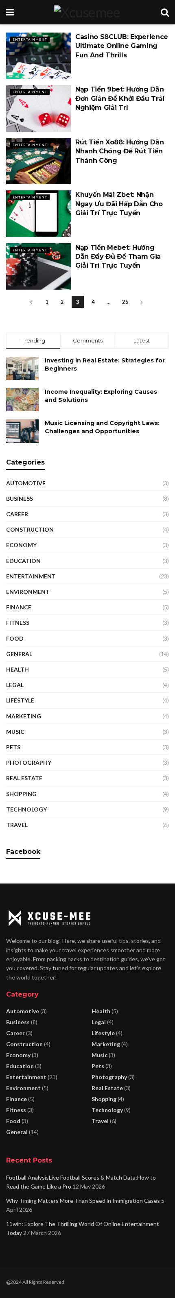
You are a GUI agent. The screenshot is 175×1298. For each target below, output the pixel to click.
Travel (17, 824)
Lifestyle (20, 700)
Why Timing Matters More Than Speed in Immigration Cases (83, 1200)
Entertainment (30, 39)
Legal (15, 684)
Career (17, 513)
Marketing (23, 716)
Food (15, 638)
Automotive (26, 483)
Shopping (21, 793)
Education (23, 560)
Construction (30, 529)
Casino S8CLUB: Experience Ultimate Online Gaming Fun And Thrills (121, 46)
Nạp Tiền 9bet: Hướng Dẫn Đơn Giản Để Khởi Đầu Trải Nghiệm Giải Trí (119, 98)
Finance (18, 607)
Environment (28, 591)
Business (19, 498)
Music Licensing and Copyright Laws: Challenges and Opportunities (102, 427)
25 (125, 302)
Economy (21, 544)
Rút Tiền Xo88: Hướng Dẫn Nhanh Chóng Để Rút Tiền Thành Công (119, 151)
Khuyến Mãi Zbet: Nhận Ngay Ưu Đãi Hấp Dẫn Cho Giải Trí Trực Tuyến (119, 204)
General (19, 653)
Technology (26, 809)
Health (17, 669)
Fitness (17, 622)
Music (15, 731)
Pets (13, 747)
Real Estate (24, 777)
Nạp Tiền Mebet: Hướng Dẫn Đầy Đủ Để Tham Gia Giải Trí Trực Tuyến (118, 257)
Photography (28, 762)
